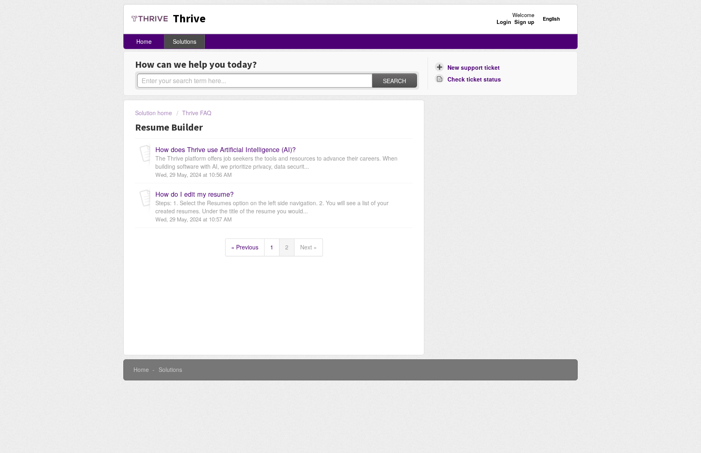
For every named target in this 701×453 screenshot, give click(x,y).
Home (144, 41)
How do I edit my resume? (194, 194)
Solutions (184, 41)
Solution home (154, 113)
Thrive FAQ (196, 113)
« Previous (244, 247)
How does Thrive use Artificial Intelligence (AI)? (225, 149)
